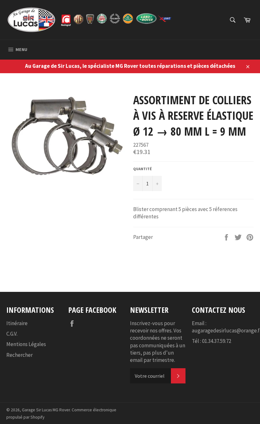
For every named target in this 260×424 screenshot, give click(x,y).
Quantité (142, 168)
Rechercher (19, 354)
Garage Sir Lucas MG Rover (46, 410)
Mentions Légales (26, 344)
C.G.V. (11, 333)
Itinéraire (17, 323)
